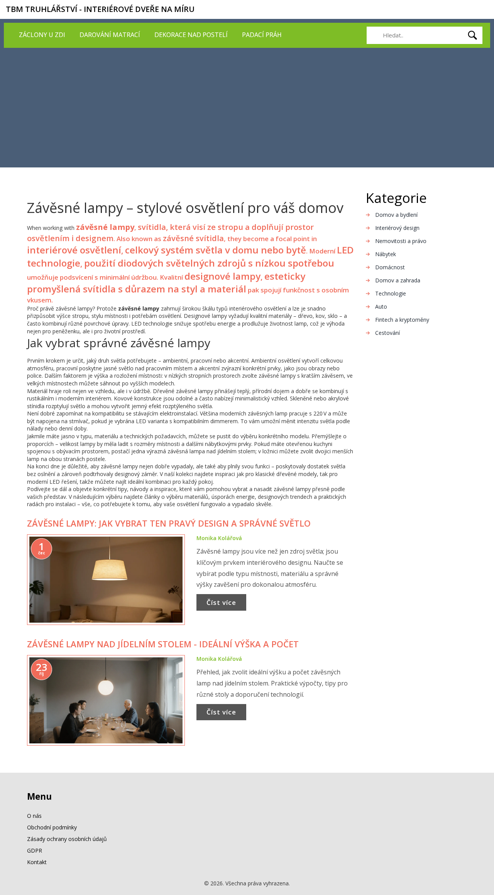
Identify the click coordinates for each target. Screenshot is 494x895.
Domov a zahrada (397, 280)
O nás (34, 815)
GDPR (34, 850)
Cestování (387, 332)
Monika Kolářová (219, 538)
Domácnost (390, 267)
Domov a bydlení (396, 214)
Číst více (221, 602)
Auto (381, 306)
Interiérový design (397, 227)
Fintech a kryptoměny (402, 319)
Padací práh (262, 34)
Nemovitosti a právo (400, 241)
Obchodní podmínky (52, 827)
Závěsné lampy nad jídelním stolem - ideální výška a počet (163, 644)
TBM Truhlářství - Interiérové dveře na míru (100, 9)
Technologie (390, 293)
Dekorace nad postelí (191, 34)
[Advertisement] (247, 106)
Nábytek (385, 254)
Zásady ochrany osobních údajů (67, 839)
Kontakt (37, 862)
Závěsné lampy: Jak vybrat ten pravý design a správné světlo (169, 523)
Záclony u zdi (42, 34)
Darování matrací (110, 34)
